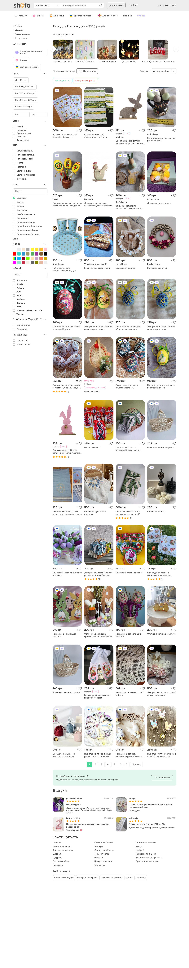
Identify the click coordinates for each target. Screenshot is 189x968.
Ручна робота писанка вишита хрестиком (127, 386)
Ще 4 (15, 239)
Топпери (98, 846)
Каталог (23, 16)
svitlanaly (133, 818)
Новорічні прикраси (87, 877)
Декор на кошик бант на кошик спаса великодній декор (128, 512)
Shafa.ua (18, 26)
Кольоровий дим (25, 151)
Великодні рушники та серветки (95, 512)
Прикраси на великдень (148, 861)
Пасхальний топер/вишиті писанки (129, 635)
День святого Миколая (28, 230)
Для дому (19, 30)
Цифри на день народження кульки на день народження (87, 825)
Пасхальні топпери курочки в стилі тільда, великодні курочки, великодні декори (161, 755)
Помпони (21, 167)
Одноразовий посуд (104, 850)
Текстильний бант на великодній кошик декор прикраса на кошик (128, 449)
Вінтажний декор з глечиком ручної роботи (161, 139)
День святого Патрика (28, 234)
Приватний (22, 340)
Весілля (20, 202)
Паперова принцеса (146, 854)
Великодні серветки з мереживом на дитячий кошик (159, 574)
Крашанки (58, 865)
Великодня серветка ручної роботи (129, 693)
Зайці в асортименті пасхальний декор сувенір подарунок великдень (129, 207)
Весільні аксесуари (64, 877)
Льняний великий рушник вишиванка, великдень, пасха (67, 512)
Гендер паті (22, 218)
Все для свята (21, 38)
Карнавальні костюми (111, 877)
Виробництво (23, 325)
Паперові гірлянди (26, 155)
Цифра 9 (98, 857)
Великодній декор (156, 511)
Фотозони (22, 179)
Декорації (141, 877)
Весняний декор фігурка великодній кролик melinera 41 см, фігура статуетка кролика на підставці (66, 451)
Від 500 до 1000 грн (25, 100)
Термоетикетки (101, 854)
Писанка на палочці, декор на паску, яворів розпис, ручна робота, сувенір (67, 204)
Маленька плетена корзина (160, 447)
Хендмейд (58, 16)
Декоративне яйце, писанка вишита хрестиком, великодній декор (98, 328)
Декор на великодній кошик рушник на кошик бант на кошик (98, 574)
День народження (26, 222)
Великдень (22, 198)
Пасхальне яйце (61, 861)
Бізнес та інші (23, 344)
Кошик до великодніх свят (97, 268)
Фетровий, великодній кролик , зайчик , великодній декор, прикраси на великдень (98, 635)
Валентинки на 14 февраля (149, 857)
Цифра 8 (57, 857)
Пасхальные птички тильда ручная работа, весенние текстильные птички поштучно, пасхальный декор (98, 755)
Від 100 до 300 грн (24, 86)
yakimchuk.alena (74, 798)
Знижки (40, 16)
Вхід (160, 5)
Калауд (139, 846)
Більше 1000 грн (23, 106)
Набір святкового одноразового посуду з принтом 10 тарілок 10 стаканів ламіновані (64, 269)
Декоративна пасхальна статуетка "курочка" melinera (98, 204)
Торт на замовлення (63, 850)
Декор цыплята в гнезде (159, 203)
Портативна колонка (146, 842)
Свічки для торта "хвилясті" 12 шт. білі (147, 824)
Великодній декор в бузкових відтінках (67, 574)
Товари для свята (22, 34)
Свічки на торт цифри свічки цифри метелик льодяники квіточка (150, 806)
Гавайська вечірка (26, 214)
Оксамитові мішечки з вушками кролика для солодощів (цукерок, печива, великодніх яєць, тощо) (67, 755)
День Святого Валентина (29, 226)
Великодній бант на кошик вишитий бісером (97, 696)
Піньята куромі (73, 804)
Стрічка (141, 16)
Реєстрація (170, 5)
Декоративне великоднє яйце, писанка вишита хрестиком (128, 328)
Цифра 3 (140, 850)
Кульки (129, 877)
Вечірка (20, 206)
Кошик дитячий (91, 391)
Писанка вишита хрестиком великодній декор (66, 328)
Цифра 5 (57, 854)
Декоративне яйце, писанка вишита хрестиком (161, 328)
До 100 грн (20, 80)
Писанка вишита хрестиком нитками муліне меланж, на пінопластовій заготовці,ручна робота (66, 386)
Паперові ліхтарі (25, 159)
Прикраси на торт (103, 861)
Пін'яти (20, 163)
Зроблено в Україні (83, 16)
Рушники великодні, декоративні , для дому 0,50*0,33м (95, 135)
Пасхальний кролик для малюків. (64, 635)
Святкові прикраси (26, 175)
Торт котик (99, 865)
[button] (53, 49)
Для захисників (110, 16)
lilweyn (132, 798)
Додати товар (116, 5)
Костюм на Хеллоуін (104, 842)
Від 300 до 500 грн (25, 93)
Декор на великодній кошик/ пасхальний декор (161, 693)
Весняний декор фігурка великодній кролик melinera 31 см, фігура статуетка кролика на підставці (129, 142)
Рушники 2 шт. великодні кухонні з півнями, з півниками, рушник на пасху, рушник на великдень (67, 135)
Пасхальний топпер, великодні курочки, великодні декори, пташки (130, 755)
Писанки (57, 842)
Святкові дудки (24, 171)
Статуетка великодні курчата (161, 634)
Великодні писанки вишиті (129, 573)
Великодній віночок (125, 268)
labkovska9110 (73, 818)
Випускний (22, 210)
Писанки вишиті (92, 447)
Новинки (127, 16)
